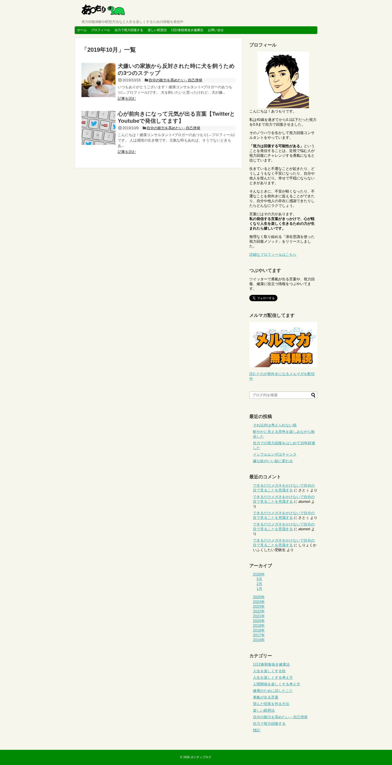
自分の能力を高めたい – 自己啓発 (280, 717)
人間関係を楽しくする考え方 (276, 684)
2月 (259, 584)
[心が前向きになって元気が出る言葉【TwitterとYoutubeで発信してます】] (98, 128)
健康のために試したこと (273, 691)
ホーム (82, 30)
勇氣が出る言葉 (265, 697)
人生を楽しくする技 (269, 671)
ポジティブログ (201, 757)
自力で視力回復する (129, 30)
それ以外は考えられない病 (274, 425)
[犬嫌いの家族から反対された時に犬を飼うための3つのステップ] (98, 80)
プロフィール (100, 30)
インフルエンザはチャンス (274, 454)
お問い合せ (216, 30)
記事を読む (127, 98)
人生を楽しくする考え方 (273, 677)
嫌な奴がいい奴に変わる (273, 461)
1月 (259, 589)
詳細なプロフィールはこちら (272, 255)
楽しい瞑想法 (157, 30)
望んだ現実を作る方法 (271, 704)
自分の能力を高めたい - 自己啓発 (175, 80)
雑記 (256, 730)
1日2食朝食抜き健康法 (187, 30)
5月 (259, 579)
